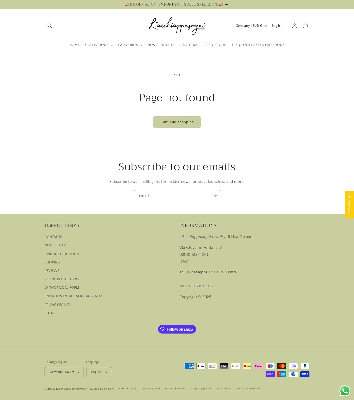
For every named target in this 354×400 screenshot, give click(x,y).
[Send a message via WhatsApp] (345, 391)
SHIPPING (52, 262)
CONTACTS (53, 237)
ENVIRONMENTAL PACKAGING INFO (73, 296)
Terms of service (175, 388)
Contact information (249, 388)
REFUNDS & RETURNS (62, 279)
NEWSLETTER (55, 245)
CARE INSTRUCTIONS (62, 254)
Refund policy (128, 388)
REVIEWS (52, 271)
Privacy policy (151, 388)
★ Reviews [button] (349, 204)
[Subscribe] (215, 195)
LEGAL (50, 313)
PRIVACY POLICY (58, 305)
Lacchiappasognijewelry (71, 388)
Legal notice (223, 388)
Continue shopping (177, 122)
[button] (50, 25)
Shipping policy (201, 388)
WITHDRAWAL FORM (62, 288)
